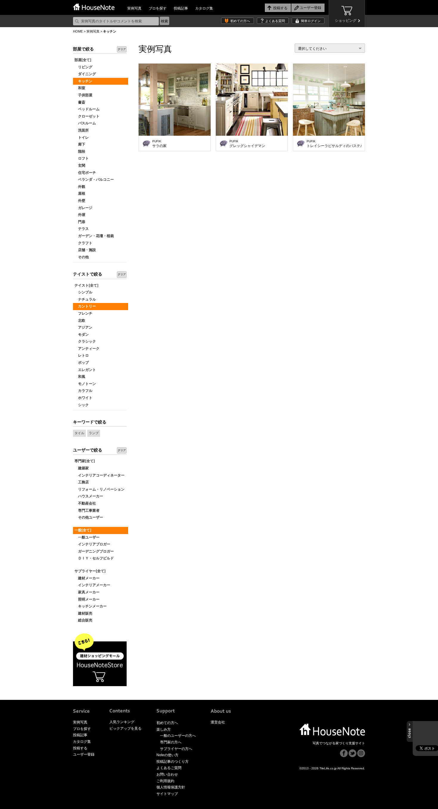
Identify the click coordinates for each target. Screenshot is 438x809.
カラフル (83, 391)
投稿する (80, 748)
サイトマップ (167, 794)
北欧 (79, 320)
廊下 (79, 144)
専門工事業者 (87, 510)
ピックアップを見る (125, 728)
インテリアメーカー (92, 585)
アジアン (83, 327)
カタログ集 (204, 8)
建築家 (81, 468)
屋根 (79, 193)
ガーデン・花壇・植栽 (94, 236)
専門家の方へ (170, 742)
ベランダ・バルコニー (94, 179)
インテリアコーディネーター (99, 475)
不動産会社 (85, 503)
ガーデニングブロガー (94, 551)
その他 (81, 257)
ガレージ (83, 208)
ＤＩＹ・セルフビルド (94, 558)
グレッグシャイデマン (247, 144)
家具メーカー (87, 592)
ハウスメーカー (88, 496)
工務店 (81, 482)
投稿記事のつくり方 (172, 761)
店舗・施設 (85, 250)
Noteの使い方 (167, 755)
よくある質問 (275, 21)
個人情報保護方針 (170, 787)
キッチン (83, 81)
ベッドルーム (87, 109)
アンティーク (87, 349)
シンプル (83, 292)
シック (81, 405)
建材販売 (83, 613)
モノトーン (85, 384)
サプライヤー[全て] (89, 571)
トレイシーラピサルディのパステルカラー (334, 144)
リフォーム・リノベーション (99, 489)
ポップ (81, 363)
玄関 (79, 165)
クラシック (85, 341)
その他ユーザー (88, 517)
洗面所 (81, 130)
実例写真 (134, 8)
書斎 (79, 102)
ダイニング (85, 74)
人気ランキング (121, 722)
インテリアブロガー (92, 544)
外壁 (79, 201)
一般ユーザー (87, 537)
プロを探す (158, 8)
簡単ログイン (311, 21)
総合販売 (83, 620)
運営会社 (218, 722)
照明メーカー (87, 599)
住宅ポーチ (85, 173)
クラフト (83, 243)
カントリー (85, 306)
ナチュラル (85, 299)
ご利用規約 (165, 781)
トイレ (81, 137)
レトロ (81, 355)
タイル (79, 433)
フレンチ (83, 313)
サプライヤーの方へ (176, 749)
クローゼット (87, 116)
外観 (79, 187)
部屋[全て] (82, 60)
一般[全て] (82, 530)
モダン (81, 334)
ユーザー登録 (83, 754)
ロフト (81, 158)
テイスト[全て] (86, 285)
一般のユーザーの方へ (178, 736)
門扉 (79, 222)
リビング (83, 67)
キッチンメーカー (90, 606)
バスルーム (85, 123)
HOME (78, 31)
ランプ (94, 433)
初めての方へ (240, 21)
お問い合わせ (167, 774)
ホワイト (83, 398)
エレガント (85, 370)
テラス (81, 229)
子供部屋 (83, 95)
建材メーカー (87, 578)
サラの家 (159, 144)
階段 (79, 151)
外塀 (79, 215)
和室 (79, 88)
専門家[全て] (84, 461)
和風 (79, 377)
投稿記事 (181, 8)
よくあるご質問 (168, 768)
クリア (122, 49)
